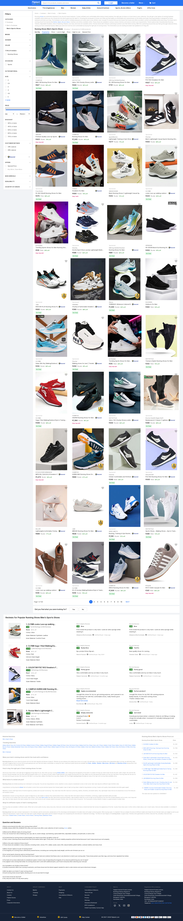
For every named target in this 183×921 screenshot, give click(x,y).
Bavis (68, 22)
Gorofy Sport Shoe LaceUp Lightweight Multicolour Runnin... (88, 250)
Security (87, 895)
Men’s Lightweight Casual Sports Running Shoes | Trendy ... (161, 139)
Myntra (35, 890)
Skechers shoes (122, 763)
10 (121, 602)
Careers (9, 895)
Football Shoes (13, 815)
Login (111, 3)
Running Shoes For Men (80, 136)
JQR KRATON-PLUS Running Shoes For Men (155, 753)
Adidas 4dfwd (6, 745)
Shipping (61, 892)
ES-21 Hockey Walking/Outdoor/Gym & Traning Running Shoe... (88, 590)
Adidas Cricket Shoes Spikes (111, 745)
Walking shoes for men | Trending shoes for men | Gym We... (83, 363)
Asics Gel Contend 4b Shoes (18, 745)
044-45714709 (167, 903)
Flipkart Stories (11, 897)
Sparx (59, 22)
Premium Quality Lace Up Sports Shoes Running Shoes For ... (47, 136)
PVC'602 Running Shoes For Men (157, 477)
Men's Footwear (12, 25)
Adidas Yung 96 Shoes (45, 747)
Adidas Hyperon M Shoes (58, 747)
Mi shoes (112, 763)
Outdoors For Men (151, 304)
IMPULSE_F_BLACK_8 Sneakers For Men (47, 474)
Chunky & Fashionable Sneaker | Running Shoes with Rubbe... (83, 306)
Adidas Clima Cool (86, 747)
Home (36, 13)
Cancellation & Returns (65, 895)
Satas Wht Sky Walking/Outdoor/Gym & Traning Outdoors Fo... (47, 363)
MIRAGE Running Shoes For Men (83, 531)
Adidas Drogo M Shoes (46, 745)
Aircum (63, 22)
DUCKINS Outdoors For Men (150, 744)
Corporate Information (13, 902)
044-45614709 (156, 903)
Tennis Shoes (29, 815)
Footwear (10, 22)
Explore (35, 4)
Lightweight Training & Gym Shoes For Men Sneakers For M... (120, 139)
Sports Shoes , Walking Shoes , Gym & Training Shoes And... (161, 531)
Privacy (87, 897)
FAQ (60, 897)
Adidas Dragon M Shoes (59, 745)
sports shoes (45, 797)
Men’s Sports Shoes (14, 28)
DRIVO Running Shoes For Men (119, 587)
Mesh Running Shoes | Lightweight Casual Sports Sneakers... (124, 193)
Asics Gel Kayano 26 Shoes (73, 747)
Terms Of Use (88, 892)
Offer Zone (151, 8)
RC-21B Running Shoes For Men (119, 82)
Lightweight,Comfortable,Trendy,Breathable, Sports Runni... (47, 531)
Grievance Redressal (91, 902)
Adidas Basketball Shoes (17, 747)
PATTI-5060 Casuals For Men (155, 587)
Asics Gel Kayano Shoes (31, 747)
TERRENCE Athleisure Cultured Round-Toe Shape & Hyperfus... (120, 304)
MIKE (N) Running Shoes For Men (46, 82)
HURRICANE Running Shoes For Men (83, 474)
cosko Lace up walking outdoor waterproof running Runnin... (157, 193)
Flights (139, 8)
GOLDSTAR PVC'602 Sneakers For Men (154, 774)
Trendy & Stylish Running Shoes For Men (159, 361)
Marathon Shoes (47, 815)
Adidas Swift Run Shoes (86, 745)
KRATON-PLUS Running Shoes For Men (47, 306)
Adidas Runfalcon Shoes (98, 747)
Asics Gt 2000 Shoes (125, 745)
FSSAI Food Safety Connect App (94, 908)
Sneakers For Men (78, 191)
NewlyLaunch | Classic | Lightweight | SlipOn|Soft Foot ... (157, 420)
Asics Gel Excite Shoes (73, 745)
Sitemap (87, 900)
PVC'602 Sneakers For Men (155, 80)
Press (8, 900)
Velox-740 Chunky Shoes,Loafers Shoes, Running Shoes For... (83, 82)
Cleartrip (35, 892)
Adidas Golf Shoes (110, 747)
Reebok (99, 763)
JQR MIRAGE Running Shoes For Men (153, 778)
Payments (62, 890)
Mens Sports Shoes (8, 739)
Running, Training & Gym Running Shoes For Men (120, 533)
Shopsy (35, 895)
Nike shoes (105, 763)
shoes (42, 16)
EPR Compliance (90, 905)
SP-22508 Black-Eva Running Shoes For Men (157, 247)
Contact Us (10, 890)
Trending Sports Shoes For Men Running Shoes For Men (51, 247)
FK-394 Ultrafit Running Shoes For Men (48, 193)
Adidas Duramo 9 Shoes (33, 745)
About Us (9, 892)
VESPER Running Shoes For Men (83, 417)
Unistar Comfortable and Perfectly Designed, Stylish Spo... (120, 477)
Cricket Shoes (21, 815)
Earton (55, 22)
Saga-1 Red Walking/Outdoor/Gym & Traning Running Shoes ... (51, 420)
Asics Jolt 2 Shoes (98, 745)
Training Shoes (38, 815)
